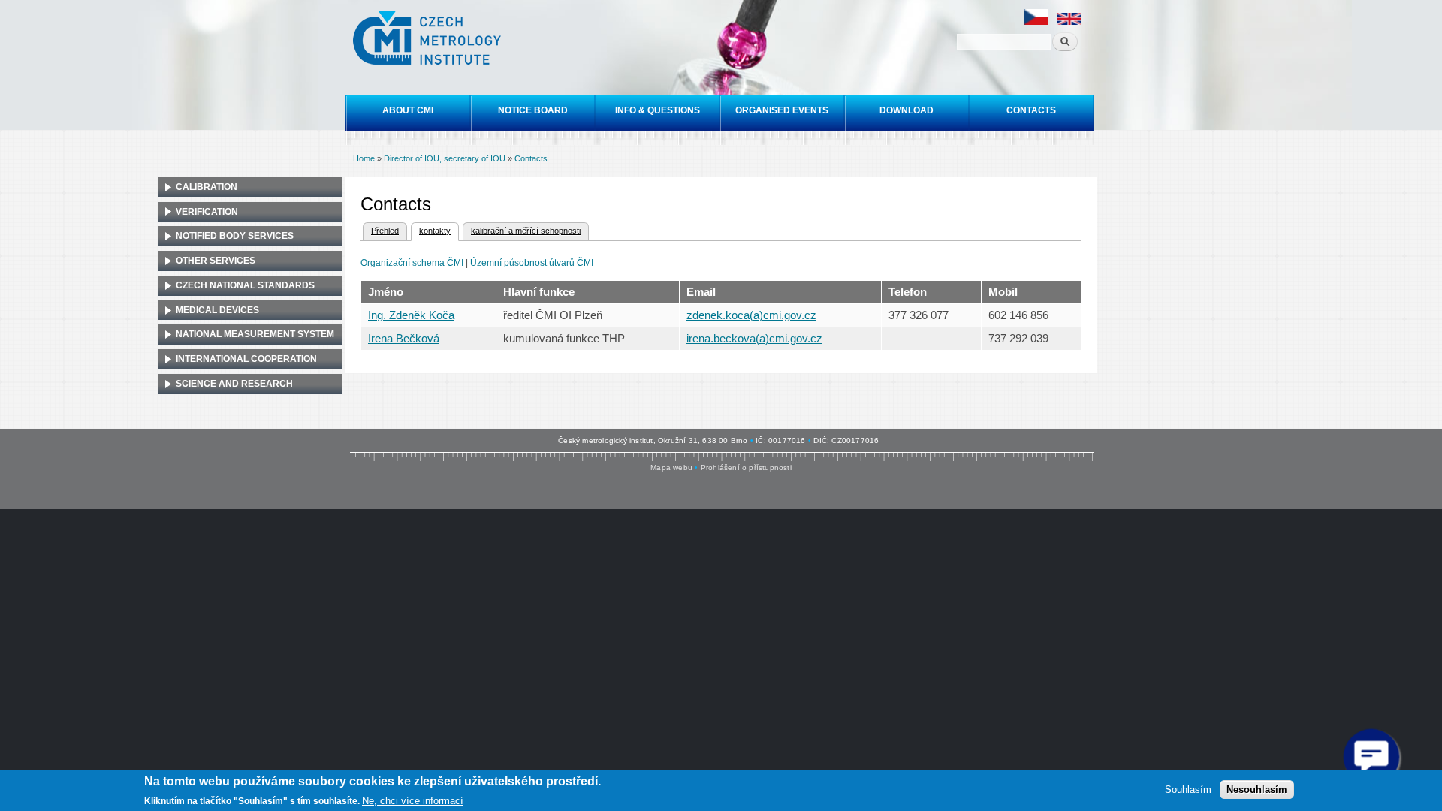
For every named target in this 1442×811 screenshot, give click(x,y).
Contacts (1031, 110)
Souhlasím (1188, 788)
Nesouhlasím (1256, 788)
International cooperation (246, 359)
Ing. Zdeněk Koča (411, 315)
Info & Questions (657, 110)
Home (364, 158)
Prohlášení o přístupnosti (746, 467)
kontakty (431, 230)
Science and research (234, 383)
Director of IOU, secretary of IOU (444, 158)
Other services (215, 260)
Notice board (533, 110)
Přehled (385, 230)
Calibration (206, 187)
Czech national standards (245, 285)
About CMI (407, 110)
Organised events (781, 110)
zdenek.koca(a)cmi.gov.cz (751, 315)
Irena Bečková (403, 339)
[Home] (428, 40)
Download (906, 110)
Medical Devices (217, 310)
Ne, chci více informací (412, 800)
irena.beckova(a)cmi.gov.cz (754, 339)
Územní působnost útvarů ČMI (531, 263)
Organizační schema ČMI (411, 263)
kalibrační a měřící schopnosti (526, 230)
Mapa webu (671, 467)
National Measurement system (255, 334)
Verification (207, 212)
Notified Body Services (235, 236)
